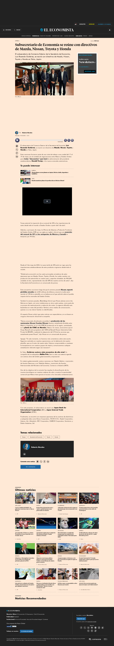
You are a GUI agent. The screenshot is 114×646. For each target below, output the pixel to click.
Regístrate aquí (81, 618)
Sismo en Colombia (45, 35)
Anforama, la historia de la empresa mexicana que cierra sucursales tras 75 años (68, 509)
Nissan (24, 437)
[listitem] (17, 140)
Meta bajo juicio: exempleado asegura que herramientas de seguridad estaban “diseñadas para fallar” (67, 535)
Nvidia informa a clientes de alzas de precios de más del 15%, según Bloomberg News (88, 534)
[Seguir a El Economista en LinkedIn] (88, 627)
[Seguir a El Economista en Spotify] (95, 627)
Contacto (45, 619)
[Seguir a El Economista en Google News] (88, 630)
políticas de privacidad (92, 621)
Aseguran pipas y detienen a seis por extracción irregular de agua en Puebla (67, 559)
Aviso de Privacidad (20, 619)
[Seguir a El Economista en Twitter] (84, 627)
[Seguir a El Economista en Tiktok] (95, 630)
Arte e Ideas (18, 505)
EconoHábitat (82, 556)
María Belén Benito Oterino (85, 589)
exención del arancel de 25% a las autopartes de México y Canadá (46, 233)
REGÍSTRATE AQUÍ (90, 71)
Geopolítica (82, 505)
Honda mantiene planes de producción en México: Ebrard (48, 180)
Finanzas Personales (63, 581)
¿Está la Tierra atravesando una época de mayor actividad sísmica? (88, 584)
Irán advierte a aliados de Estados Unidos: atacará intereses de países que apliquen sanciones (24, 585)
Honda (56, 437)
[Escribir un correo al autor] (24, 454)
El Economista (21, 614)
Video (33, 178)
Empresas (17, 40)
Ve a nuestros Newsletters (83, 66)
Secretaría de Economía (36, 437)
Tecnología (61, 530)
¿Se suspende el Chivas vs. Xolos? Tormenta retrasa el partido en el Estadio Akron (24, 534)
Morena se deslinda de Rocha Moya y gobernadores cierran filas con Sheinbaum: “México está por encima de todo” (46, 585)
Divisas (91, 35)
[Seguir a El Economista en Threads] (91, 630)
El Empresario (61, 505)
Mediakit (16, 616)
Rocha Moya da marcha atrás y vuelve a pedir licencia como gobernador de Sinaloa (44, 509)
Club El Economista (39, 614)
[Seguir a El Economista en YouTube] (91, 627)
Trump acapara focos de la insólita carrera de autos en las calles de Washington (88, 509)
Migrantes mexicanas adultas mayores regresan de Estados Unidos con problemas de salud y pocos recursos (45, 560)
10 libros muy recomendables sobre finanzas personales (67, 584)
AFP (17, 513)
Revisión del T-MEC (57, 35)
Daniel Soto (40, 589)
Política (38, 505)
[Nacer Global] (11, 626)
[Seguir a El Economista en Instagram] (99, 627)
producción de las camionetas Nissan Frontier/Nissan (42, 322)
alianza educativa (69, 35)
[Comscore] (95, 639)
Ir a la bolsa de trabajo (26, 631)
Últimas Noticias (26, 35)
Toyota (48, 437)
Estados (60, 556)
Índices (85, 35)
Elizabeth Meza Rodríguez (63, 513)
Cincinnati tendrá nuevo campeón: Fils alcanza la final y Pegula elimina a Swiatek (46, 534)
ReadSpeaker (60, 141)
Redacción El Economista (42, 513)
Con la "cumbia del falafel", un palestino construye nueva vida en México (24, 509)
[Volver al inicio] (38, 610)
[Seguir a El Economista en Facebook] (81, 627)
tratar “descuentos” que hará (35, 159)
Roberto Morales (27, 132)
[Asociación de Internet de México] (105, 639)
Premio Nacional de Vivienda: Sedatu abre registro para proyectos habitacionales (89, 559)
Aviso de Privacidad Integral (34, 619)
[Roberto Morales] (16, 132)
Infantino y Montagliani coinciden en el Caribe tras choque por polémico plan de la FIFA (24, 559)
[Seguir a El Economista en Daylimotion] (102, 627)
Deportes (17, 530)
